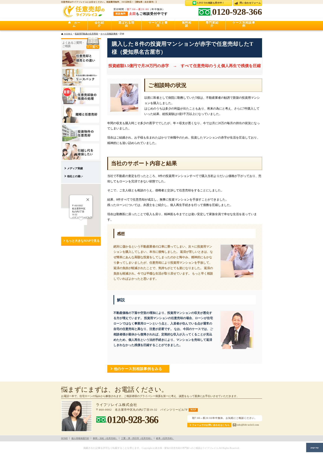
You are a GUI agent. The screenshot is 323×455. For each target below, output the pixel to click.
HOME (64, 438)
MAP (193, 410)
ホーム (76, 24)
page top (315, 447)
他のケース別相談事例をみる (140, 369)
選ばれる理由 (126, 24)
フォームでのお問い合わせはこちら (211, 425)
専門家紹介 (212, 24)
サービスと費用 (158, 24)
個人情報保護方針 (80, 438)
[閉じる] (87, 199)
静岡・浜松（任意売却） (105, 438)
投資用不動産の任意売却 (86, 34)
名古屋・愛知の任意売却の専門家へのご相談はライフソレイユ (186, 448)
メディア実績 (75, 168)
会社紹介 (99, 24)
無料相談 (187, 24)
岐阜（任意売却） (165, 438)
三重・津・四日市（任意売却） (137, 438)
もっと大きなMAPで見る (83, 240)
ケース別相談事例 (244, 24)
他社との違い (75, 176)
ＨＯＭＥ (68, 34)
